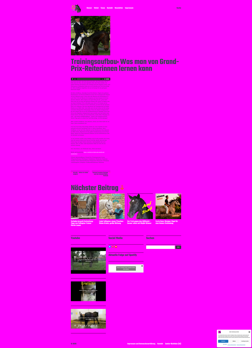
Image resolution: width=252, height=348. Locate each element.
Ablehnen (234, 341)
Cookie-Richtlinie (225, 344)
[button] (249, 332)
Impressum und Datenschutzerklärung (231, 345)
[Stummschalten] (105, 79)
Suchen (178, 247)
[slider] (108, 79)
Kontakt (110, 8)
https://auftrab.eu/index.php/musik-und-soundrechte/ (88, 153)
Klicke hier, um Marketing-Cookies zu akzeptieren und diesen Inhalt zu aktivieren (88, 260)
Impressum (129, 8)
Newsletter (119, 8)
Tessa (103, 8)
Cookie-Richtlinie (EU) (173, 343)
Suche (179, 8)
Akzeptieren (223, 341)
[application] (90, 79)
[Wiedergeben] (72, 79)
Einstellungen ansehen (245, 341)
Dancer (89, 8)
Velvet (96, 8)
